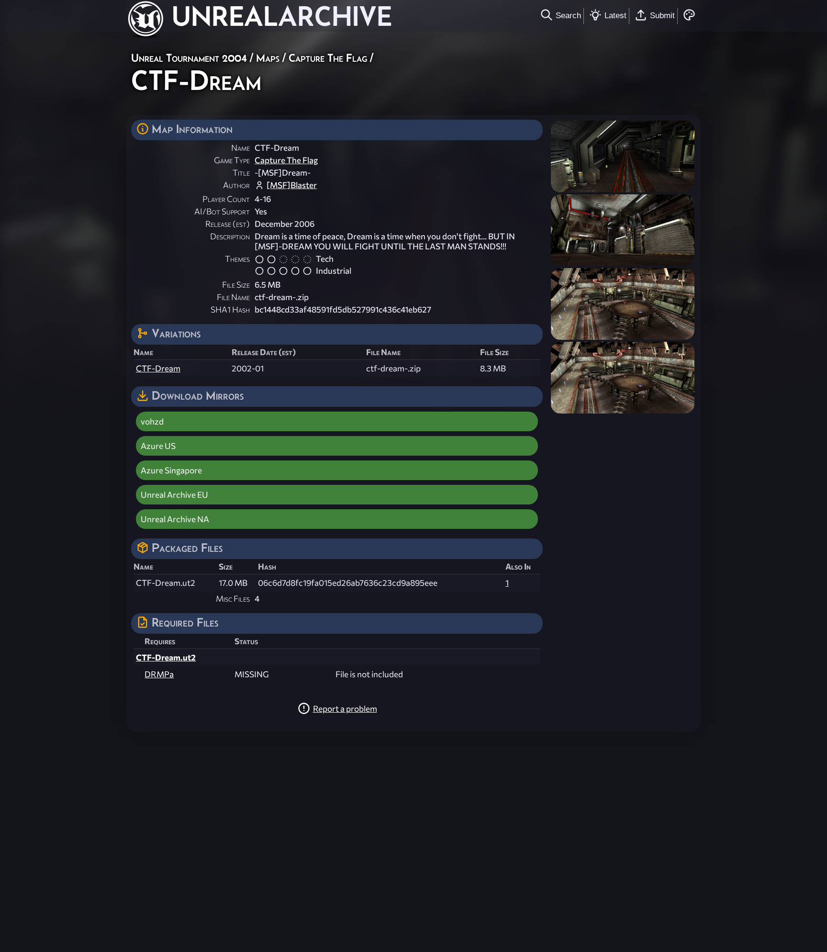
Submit (662, 15)
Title (241, 173)
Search (568, 15)
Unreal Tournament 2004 (189, 57)
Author (236, 185)
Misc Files (233, 599)
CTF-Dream (158, 368)
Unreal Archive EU (174, 495)
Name (240, 148)
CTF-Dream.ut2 (166, 657)
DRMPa (159, 674)
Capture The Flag (328, 57)
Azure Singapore (171, 470)
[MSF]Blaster (292, 185)
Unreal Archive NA (175, 519)
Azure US (158, 446)
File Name (233, 297)
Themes (237, 259)
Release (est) (227, 224)
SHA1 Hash (230, 309)
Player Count (226, 199)
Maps (267, 57)
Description (230, 236)
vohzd (152, 421)
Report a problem (345, 709)
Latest (615, 15)
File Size (236, 285)
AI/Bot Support (222, 211)
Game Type (232, 160)
